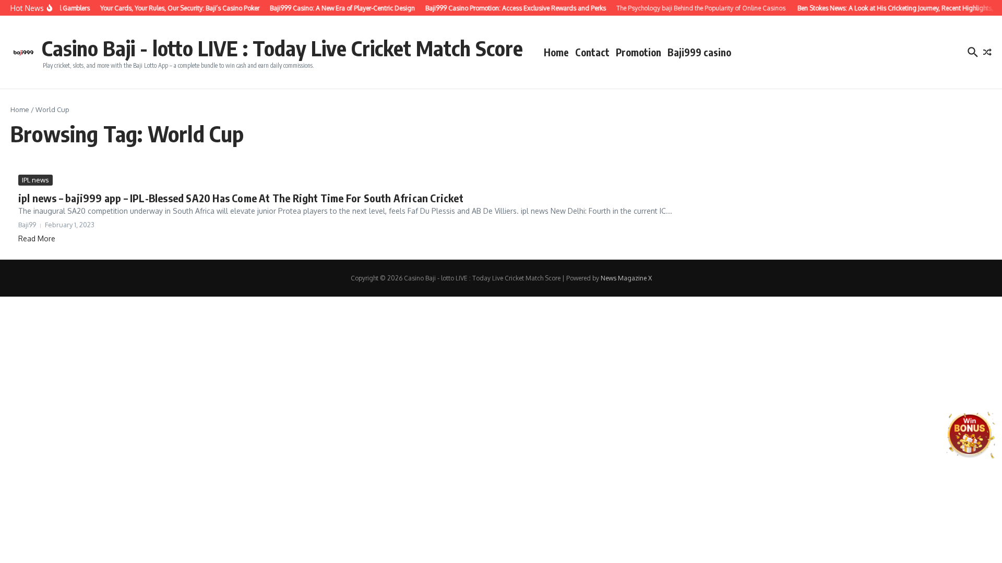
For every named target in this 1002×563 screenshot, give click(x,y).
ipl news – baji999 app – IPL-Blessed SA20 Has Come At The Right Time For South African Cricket (240, 197)
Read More (36, 238)
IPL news (35, 180)
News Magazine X (626, 278)
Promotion (638, 52)
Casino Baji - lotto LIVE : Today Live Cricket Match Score (282, 48)
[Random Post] (987, 52)
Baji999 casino (699, 52)
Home (556, 52)
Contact (592, 52)
